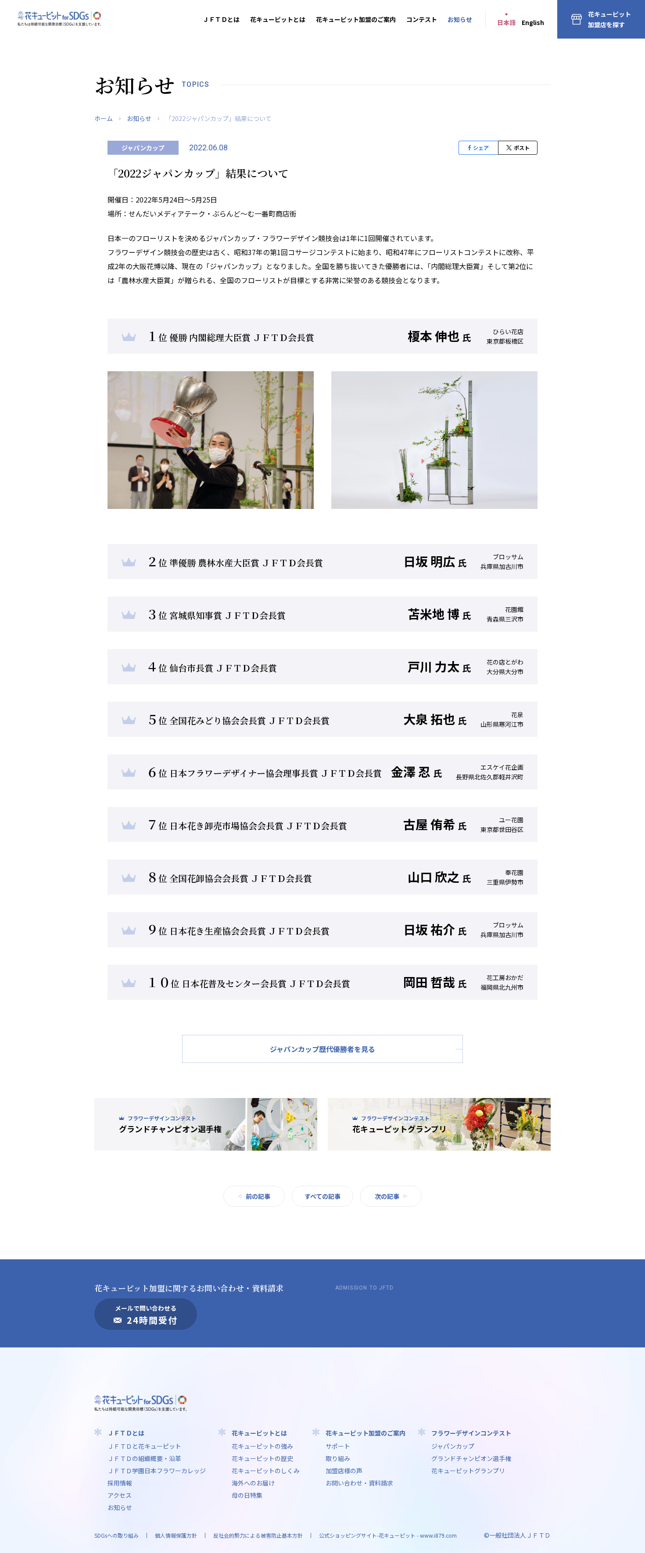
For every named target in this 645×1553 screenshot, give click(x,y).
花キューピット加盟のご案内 (356, 19)
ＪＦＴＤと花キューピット (144, 1446)
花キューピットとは (277, 19)
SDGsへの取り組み (116, 1535)
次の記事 (387, 1196)
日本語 (506, 22)
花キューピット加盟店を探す (609, 19)
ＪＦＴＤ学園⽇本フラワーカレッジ (157, 1470)
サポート (338, 1446)
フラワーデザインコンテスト (471, 1433)
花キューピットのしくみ (266, 1470)
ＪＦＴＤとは (221, 19)
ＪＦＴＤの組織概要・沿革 (144, 1458)
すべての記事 (322, 1196)
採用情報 (120, 1482)
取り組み (338, 1458)
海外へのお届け (253, 1482)
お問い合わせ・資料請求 (359, 1482)
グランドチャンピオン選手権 (471, 1458)
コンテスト (421, 19)
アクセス (120, 1495)
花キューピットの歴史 (262, 1458)
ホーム (103, 118)
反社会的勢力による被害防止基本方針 (258, 1535)
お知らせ (460, 19)
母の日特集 (247, 1495)
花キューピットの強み (262, 1446)
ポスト (522, 147)
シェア (481, 147)
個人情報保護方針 (176, 1535)
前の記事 (258, 1196)
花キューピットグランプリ (468, 1470)
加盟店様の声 (344, 1470)
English (533, 22)
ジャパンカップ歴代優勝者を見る (322, 1049)
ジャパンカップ (452, 1446)
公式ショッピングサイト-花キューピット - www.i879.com (388, 1535)
